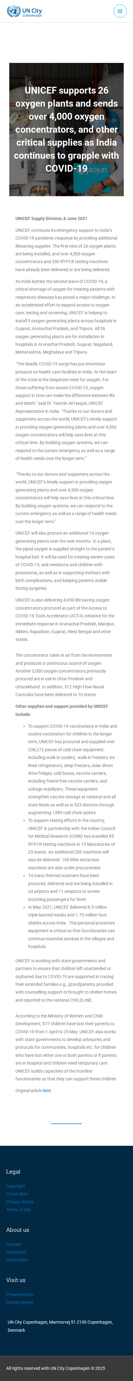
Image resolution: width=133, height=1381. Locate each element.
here (47, 1090)
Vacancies (16, 1252)
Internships (17, 1259)
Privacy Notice (20, 1201)
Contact (14, 1244)
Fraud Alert (17, 1193)
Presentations (19, 1294)
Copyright (15, 1186)
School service (19, 1302)
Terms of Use (18, 1209)
